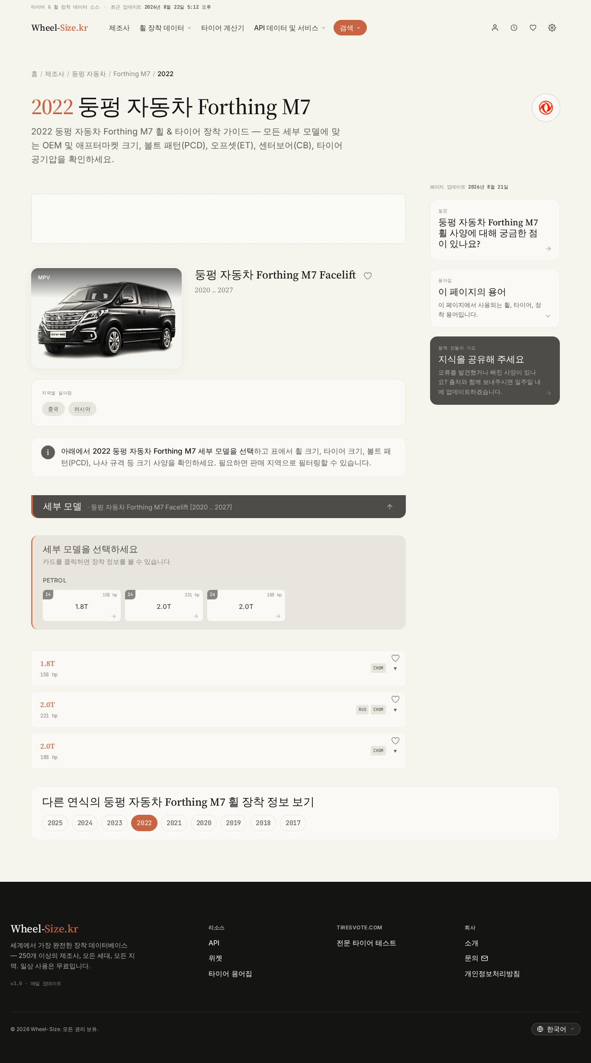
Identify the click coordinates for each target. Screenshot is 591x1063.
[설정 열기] (552, 27)
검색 (346, 27)
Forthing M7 (131, 74)
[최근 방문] (514, 27)
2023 (114, 823)
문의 (472, 958)
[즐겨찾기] (533, 27)
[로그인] (495, 27)
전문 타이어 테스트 (366, 942)
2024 (85, 823)
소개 (472, 942)
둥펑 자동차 (89, 74)
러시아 (82, 409)
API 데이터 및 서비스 (286, 27)
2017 (293, 823)
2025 (55, 823)
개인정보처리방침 (492, 973)
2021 (174, 823)
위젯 (215, 958)
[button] (218, 506)
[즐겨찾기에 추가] (368, 276)
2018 (263, 823)
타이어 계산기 (222, 27)
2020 (204, 823)
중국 (53, 409)
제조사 (119, 27)
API (214, 942)
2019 (233, 823)
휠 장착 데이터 (161, 27)
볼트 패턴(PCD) (175, 145)
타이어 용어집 (230, 973)
